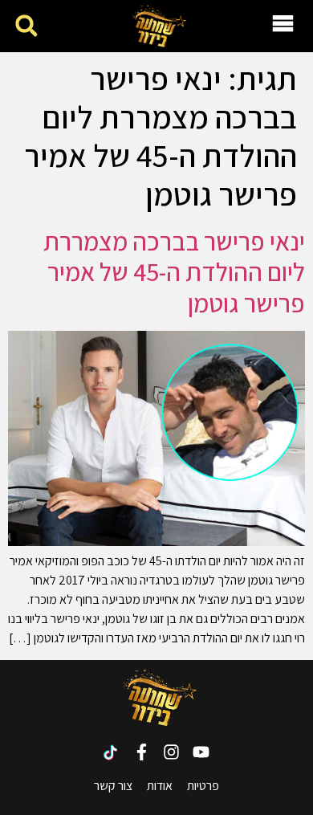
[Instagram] (171, 752)
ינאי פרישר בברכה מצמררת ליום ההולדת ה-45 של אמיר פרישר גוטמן (174, 272)
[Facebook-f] (141, 752)
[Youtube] (201, 752)
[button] (26, 26)
